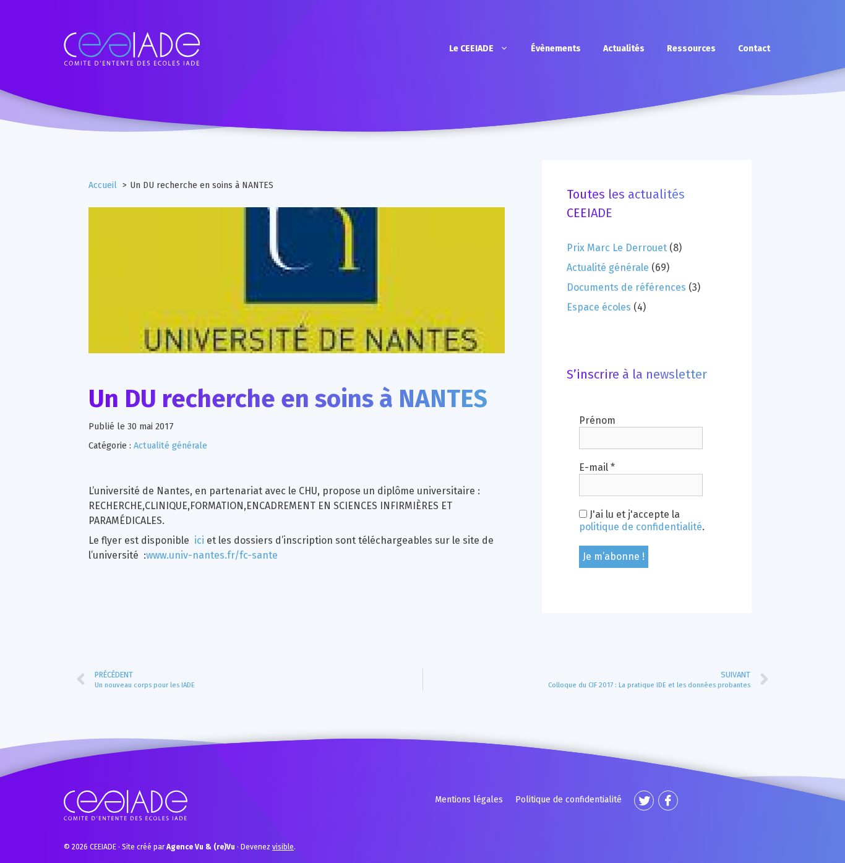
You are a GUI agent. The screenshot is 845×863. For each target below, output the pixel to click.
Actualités (624, 48)
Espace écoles (599, 307)
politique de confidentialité (640, 527)
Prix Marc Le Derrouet (617, 248)
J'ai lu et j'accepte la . (642, 521)
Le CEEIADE (471, 48)
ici (199, 540)
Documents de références (626, 287)
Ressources (691, 48)
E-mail (597, 467)
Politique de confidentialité (568, 799)
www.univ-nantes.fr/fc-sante (212, 555)
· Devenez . (231, 847)
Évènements (556, 48)
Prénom (597, 420)
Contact (754, 48)
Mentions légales (469, 799)
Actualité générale (170, 445)
